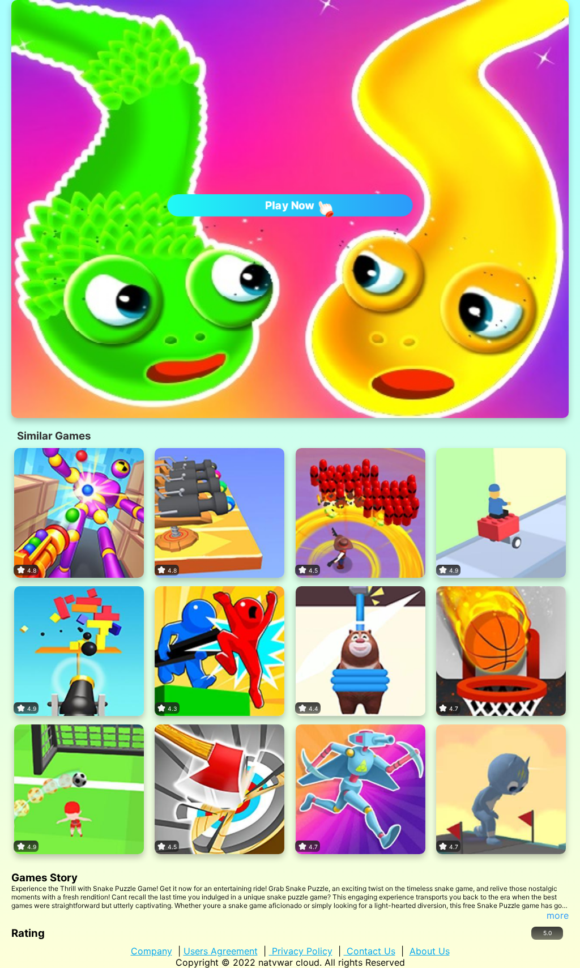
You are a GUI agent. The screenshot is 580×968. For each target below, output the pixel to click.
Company (151, 951)
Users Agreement (221, 951)
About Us (430, 951)
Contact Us (369, 951)
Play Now (289, 205)
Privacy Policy (300, 951)
